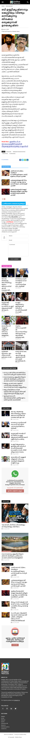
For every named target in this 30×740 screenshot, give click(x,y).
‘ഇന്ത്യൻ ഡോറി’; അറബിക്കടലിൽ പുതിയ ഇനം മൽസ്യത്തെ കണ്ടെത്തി (14, 398)
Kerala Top (4, 358)
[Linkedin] (11, 708)
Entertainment (9, 6)
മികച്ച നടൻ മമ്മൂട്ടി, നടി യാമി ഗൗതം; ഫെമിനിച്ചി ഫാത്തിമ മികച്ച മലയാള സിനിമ (19, 605)
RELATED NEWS (6, 167)
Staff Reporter (8, 31)
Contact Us (17, 700)
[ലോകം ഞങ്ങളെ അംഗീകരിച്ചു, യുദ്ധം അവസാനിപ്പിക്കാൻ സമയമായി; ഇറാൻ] (8, 272)
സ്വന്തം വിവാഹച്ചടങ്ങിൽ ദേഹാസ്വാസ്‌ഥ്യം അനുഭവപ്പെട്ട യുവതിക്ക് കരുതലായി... (21, 331)
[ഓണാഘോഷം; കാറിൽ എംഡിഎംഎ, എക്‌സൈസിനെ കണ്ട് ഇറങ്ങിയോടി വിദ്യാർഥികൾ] (21, 345)
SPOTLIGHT (6, 501)
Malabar (3, 716)
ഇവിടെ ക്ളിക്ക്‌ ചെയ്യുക (15, 491)
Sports (2, 721)
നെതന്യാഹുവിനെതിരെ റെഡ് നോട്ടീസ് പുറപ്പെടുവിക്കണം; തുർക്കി (20, 282)
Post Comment (14, 259)
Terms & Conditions (8, 734)
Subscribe (15, 645)
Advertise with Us (5, 727)
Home (3, 6)
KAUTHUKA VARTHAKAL (9, 368)
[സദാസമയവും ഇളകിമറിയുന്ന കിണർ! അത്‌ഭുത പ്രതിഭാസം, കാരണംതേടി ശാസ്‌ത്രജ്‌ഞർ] (15, 542)
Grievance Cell (4, 723)
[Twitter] (15, 708)
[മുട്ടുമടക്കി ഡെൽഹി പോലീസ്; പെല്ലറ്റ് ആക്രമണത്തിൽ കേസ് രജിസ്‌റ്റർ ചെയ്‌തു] (8, 296)
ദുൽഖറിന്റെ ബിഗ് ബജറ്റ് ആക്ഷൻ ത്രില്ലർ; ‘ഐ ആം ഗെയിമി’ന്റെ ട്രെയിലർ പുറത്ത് (19, 192)
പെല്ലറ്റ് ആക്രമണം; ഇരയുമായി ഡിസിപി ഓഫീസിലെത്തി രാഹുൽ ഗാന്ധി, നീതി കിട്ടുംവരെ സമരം (18, 448)
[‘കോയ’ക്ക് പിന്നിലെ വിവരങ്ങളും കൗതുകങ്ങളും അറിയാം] (15, 513)
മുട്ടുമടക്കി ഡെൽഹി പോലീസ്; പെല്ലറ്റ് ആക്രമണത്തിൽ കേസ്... (8, 306)
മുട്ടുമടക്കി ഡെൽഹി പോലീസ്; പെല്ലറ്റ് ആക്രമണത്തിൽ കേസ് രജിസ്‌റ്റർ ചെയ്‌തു (19, 436)
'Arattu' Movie (5, 153)
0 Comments (5, 159)
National (3, 311)
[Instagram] (7, 708)
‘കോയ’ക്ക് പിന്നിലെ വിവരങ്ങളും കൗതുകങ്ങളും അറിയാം (13, 526)
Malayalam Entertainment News (19, 151)
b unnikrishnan (12, 153)
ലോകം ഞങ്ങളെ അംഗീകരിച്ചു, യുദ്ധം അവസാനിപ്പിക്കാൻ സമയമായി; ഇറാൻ (18, 414)
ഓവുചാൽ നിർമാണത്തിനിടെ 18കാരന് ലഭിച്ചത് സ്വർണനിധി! (15, 374)
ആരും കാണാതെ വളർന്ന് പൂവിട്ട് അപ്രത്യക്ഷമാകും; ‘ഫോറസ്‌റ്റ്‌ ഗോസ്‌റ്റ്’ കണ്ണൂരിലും (15, 385)
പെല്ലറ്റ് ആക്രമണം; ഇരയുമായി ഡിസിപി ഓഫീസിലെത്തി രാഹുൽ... (21, 307)
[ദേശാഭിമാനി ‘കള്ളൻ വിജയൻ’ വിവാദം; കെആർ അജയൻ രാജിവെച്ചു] (8, 320)
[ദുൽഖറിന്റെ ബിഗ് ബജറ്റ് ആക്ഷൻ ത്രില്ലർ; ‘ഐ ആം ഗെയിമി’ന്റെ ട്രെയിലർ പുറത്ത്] (6, 192)
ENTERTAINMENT (7, 564)
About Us (3, 725)
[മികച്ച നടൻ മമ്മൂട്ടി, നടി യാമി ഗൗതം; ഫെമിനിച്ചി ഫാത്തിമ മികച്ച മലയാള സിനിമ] (6, 604)
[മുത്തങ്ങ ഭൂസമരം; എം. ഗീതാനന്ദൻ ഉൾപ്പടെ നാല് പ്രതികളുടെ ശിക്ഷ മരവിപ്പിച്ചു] (8, 345)
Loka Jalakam (4, 291)
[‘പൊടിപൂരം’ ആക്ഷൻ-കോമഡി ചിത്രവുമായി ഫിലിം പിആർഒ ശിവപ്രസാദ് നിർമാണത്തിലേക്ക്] (6, 615)
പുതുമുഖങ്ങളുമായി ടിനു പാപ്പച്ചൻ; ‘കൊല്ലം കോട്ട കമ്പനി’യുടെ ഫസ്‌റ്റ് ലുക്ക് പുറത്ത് (18, 183)
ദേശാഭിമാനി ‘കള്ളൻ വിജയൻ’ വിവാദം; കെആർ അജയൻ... (6, 331)
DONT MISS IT (6, 408)
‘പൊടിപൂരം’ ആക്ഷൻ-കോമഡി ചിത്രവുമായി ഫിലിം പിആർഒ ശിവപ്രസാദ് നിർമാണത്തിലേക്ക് (19, 617)
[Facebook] (2, 708)
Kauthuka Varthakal (6, 551)
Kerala (2, 718)
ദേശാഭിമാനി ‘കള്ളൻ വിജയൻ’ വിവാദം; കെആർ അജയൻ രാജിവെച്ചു (18, 460)
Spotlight (4, 522)
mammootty (8, 151)
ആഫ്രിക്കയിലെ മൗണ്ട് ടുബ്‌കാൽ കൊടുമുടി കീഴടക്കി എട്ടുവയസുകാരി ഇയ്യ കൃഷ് (15, 392)
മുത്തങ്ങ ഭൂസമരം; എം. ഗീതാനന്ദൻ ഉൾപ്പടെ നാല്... (7, 354)
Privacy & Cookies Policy (20, 734)
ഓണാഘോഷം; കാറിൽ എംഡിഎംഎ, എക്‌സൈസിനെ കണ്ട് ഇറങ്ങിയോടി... (21, 356)
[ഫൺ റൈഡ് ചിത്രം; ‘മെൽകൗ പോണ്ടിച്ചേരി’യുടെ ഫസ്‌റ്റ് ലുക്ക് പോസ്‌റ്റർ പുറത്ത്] (6, 173)
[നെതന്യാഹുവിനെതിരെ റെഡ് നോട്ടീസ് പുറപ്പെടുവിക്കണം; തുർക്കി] (21, 272)
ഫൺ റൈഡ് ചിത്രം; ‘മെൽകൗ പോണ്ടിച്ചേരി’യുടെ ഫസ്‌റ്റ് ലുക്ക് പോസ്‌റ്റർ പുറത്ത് (18, 173)
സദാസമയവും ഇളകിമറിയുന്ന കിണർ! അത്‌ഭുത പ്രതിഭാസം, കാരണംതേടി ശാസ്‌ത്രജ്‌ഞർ (15, 379)
